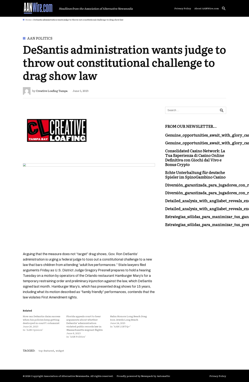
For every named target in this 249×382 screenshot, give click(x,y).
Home (28, 19)
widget (60, 350)
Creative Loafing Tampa (52, 91)
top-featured (46, 350)
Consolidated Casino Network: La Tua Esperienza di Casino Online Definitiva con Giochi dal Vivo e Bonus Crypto (195, 157)
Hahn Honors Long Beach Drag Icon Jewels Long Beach (128, 317)
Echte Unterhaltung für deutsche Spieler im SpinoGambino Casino (195, 174)
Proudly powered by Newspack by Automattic (143, 376)
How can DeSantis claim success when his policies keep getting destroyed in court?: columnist (41, 319)
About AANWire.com (206, 8)
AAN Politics (39, 38)
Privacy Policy (182, 8)
